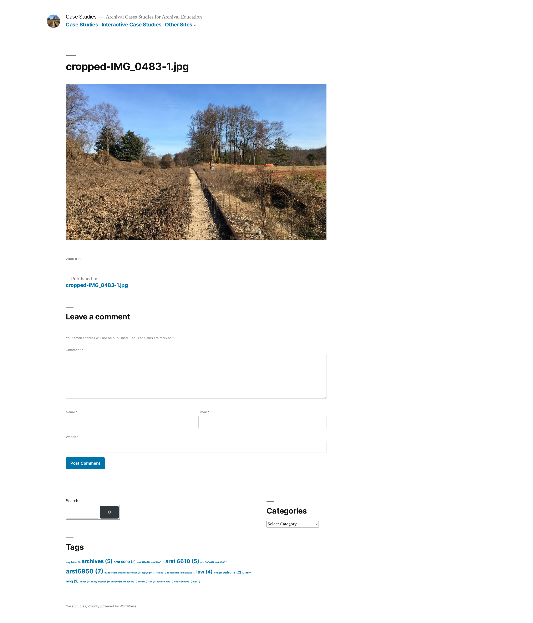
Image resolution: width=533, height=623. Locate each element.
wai (196, 581)
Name (71, 412)
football (173, 572)
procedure (130, 581)
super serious (183, 581)
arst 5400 (157, 562)
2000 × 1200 (76, 259)
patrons (232, 572)
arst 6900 (221, 562)
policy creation (100, 581)
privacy (116, 581)
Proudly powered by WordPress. (112, 606)
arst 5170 (143, 562)
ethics (161, 572)
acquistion (73, 562)
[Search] (109, 512)
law (204, 572)
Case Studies (81, 17)
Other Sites (178, 24)
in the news (187, 572)
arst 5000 (125, 562)
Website (72, 437)
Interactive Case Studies (132, 24)
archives (97, 561)
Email (203, 412)
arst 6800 (207, 562)
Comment (74, 350)
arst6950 (84, 571)
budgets (111, 572)
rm (152, 581)
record (143, 581)
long (218, 572)
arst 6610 (182, 561)
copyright (148, 572)
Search (72, 501)
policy (85, 581)
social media (165, 581)
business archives (129, 572)
